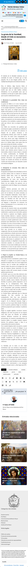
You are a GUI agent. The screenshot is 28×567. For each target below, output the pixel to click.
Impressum (22, 565)
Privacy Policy (16, 565)
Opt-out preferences (8, 565)
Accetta (4, 561)
